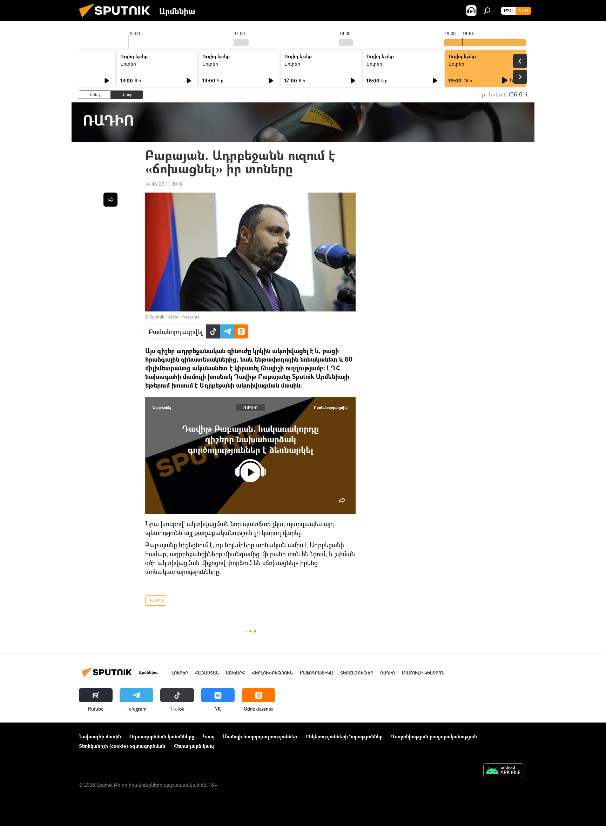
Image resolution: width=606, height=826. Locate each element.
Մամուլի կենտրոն (423, 673)
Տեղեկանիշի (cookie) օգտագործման (122, 746)
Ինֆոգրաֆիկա (316, 673)
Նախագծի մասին (100, 736)
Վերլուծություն (272, 673)
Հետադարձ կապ (194, 746)
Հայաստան (207, 673)
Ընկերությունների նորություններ (344, 736)
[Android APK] (503, 771)
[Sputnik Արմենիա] (117, 19)
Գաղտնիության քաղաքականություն (434, 736)
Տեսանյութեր (356, 673)
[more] (342, 500)
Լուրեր (128, 63)
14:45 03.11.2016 (163, 184)
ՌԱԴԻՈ (250, 407)
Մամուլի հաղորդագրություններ (260, 736)
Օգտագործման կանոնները (161, 736)
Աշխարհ (235, 673)
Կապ (209, 736)
